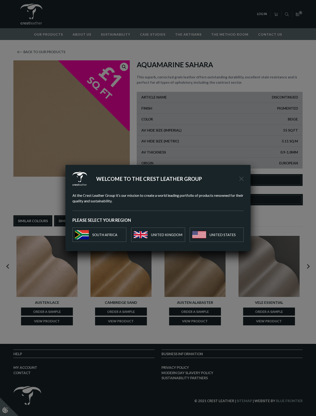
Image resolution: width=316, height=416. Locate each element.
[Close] (241, 179)
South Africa (104, 235)
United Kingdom (166, 235)
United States (223, 235)
